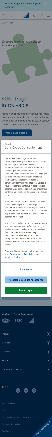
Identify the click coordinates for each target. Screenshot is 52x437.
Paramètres (26, 269)
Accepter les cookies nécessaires (26, 280)
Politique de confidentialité (22, 254)
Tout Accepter (26, 290)
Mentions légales (12, 257)
